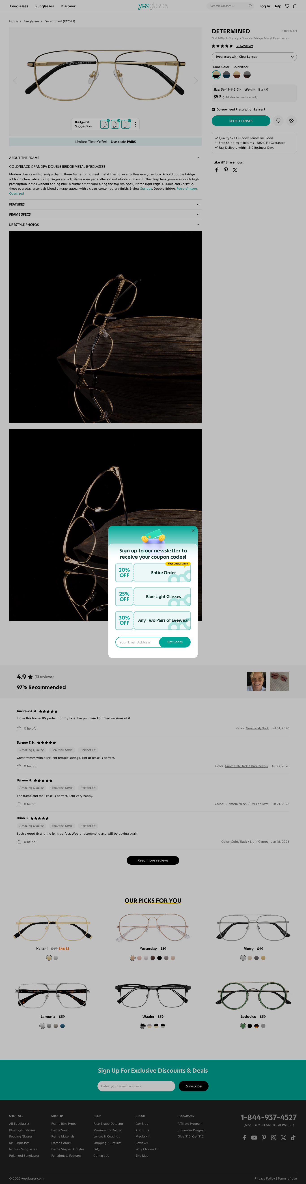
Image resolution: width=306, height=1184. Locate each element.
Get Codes (175, 642)
